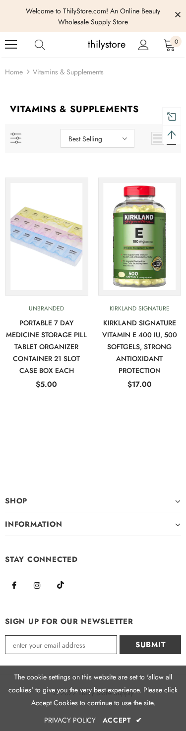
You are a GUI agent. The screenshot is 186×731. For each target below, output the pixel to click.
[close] (178, 15)
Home (14, 72)
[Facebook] (14, 585)
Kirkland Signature (140, 308)
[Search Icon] (49, 44)
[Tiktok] (60, 585)
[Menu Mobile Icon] (11, 45)
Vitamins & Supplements (68, 72)
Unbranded (46, 308)
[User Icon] (143, 45)
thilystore (94, 44)
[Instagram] (37, 585)
